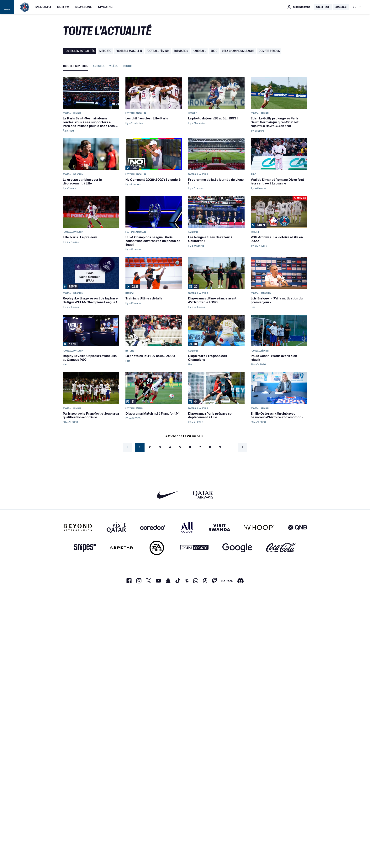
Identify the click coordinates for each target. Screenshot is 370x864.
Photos (128, 66)
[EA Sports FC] (156, 548)
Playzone (83, 7)
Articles (99, 66)
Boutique (341, 6)
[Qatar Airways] (203, 495)
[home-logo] (24, 7)
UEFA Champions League (238, 50)
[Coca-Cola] (281, 548)
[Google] (237, 548)
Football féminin (158, 50)
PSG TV (63, 7)
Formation (181, 50)
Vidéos (113, 66)
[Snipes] (85, 548)
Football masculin (129, 50)
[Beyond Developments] (78, 527)
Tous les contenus (75, 66)
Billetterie (323, 6)
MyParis (105, 7)
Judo (214, 50)
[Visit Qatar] (116, 527)
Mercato (43, 7)
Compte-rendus (269, 50)
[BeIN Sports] (194, 548)
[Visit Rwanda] (219, 527)
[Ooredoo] (152, 527)
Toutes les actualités (79, 50)
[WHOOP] (259, 527)
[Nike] (168, 495)
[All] (187, 527)
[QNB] (297, 527)
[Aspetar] (121, 548)
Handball (199, 50)
